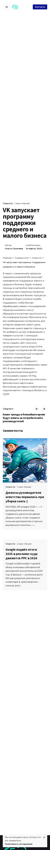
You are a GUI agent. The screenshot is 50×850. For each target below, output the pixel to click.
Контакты (40, 7)
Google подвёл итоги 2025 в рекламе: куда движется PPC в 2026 (22, 553)
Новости (8, 203)
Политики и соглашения (18, 844)
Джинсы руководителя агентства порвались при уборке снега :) (25, 496)
